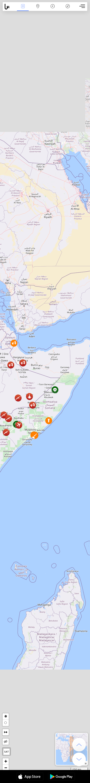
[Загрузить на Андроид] (61, 777)
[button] (55, 390)
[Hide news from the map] (6, 741)
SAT (6, 751)
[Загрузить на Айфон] (30, 777)
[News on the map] (9, 6)
